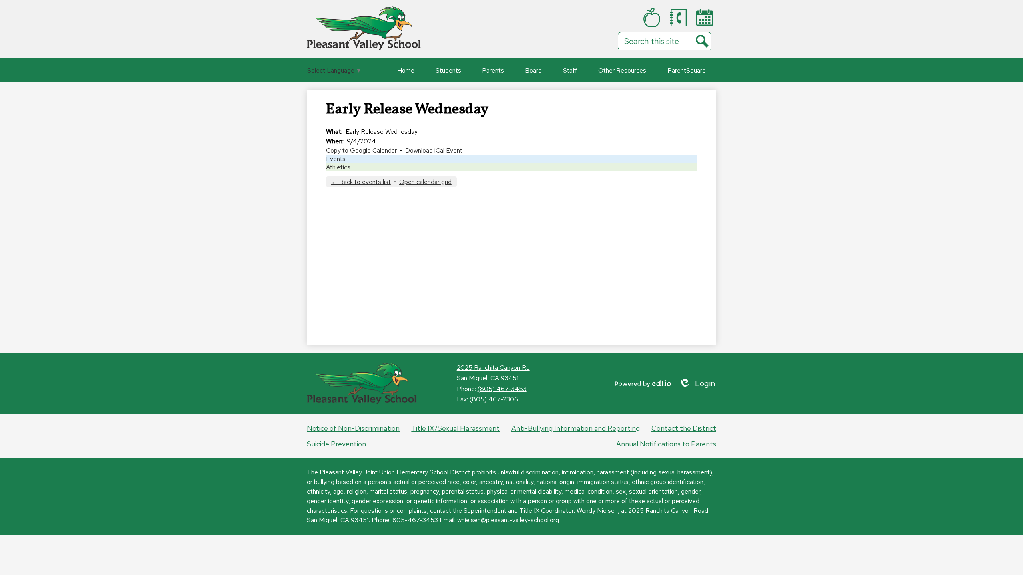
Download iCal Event (433, 150)
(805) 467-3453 (502, 389)
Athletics (338, 167)
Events (336, 159)
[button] (448, 70)
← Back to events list (361, 182)
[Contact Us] (680, 17)
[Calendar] (706, 17)
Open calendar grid (425, 182)
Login (697, 384)
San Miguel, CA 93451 (488, 378)
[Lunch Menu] (653, 17)
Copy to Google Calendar (361, 150)
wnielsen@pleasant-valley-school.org (508, 520)
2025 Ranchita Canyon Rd (493, 367)
